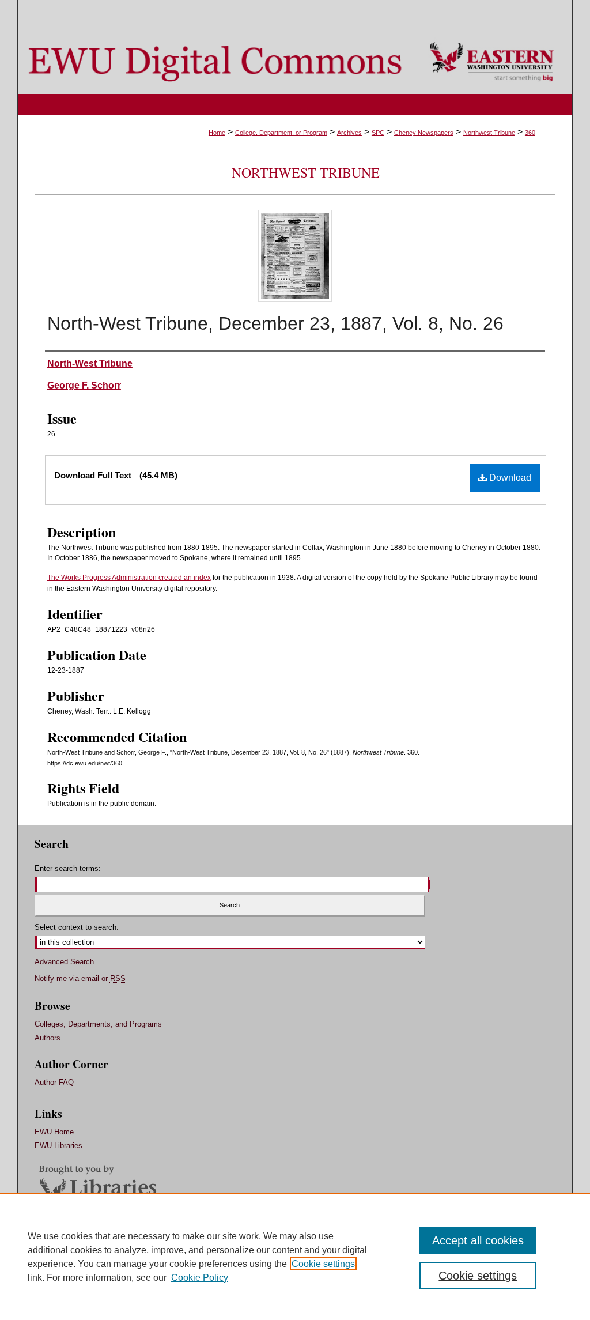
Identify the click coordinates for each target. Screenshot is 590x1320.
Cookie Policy (199, 1278)
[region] (295, 1256)
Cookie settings (323, 1264)
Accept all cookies (478, 1240)
